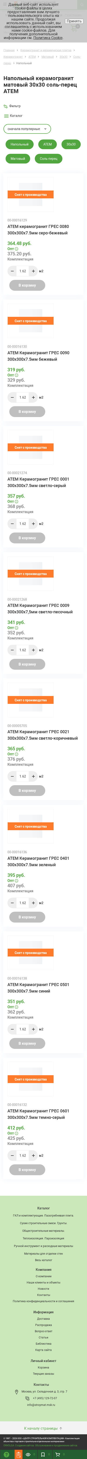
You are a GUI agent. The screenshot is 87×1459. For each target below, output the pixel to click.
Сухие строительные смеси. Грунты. (43, 1223)
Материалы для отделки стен (43, 1253)
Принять (74, 21)
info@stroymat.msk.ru (41, 1405)
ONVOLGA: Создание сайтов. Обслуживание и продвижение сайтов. (40, 1445)
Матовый (18, 158)
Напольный (20, 144)
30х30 (71, 144)
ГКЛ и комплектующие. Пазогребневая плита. (43, 1215)
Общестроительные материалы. (43, 1230)
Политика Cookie (47, 38)
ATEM (47, 144)
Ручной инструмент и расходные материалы (43, 1246)
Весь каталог (43, 1260)
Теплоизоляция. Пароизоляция (43, 1238)
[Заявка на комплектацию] (19, 1454)
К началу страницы (41, 1428)
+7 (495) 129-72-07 (45, 1398)
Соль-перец (48, 158)
